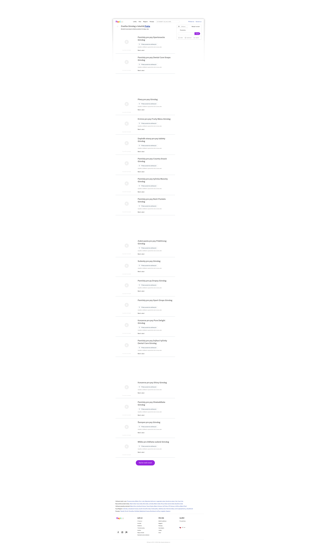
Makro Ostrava (158, 506)
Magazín (145, 21)
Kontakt (139, 523)
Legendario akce (160, 501)
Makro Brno (133, 506)
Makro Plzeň (183, 506)
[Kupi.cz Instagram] (122, 533)
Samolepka (161, 528)
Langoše (163, 511)
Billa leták (145, 503)
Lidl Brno (177, 506)
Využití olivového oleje (145, 508)
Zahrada (125, 508)
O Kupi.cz (139, 521)
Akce (140, 21)
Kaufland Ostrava (141, 506)
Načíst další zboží (145, 463)
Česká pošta (154, 508)
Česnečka (131, 511)
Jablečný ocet (162, 508)
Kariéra (139, 530)
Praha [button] (147, 26)
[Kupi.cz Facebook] (118, 533)
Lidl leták (151, 503)
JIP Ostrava (171, 506)
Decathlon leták (179, 503)
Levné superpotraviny (180, 508)
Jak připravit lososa (133, 508)
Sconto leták (170, 503)
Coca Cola (180, 501)
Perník (126, 511)
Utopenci (168, 511)
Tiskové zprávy (141, 528)
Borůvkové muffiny (155, 511)
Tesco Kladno (150, 506)
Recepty (152, 21)
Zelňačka (136, 511)
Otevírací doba (170, 508)
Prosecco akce (131, 501)
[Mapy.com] (126, 533)
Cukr (176, 501)
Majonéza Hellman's (150, 501)
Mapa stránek (140, 532)
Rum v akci (142, 501)
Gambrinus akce (170, 501)
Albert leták (133, 503)
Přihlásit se (191, 21)
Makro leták (157, 503)
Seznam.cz (198, 21)
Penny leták (164, 503)
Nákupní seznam (196, 26)
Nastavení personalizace (143, 535)
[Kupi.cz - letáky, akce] (119, 21)
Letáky (135, 21)
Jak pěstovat (189, 508)
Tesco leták (139, 503)
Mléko (136, 501)
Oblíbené (183, 26)
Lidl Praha (165, 506)
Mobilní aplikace (162, 521)
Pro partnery (183, 521)
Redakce (139, 525)
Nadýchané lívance (145, 511)
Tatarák (122, 511)
